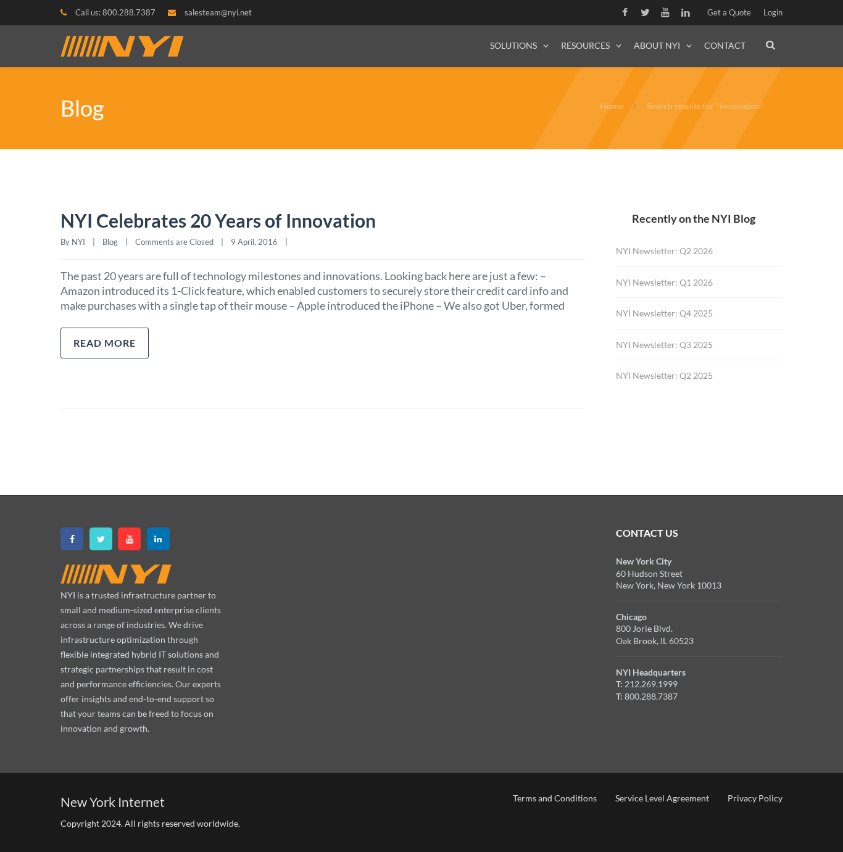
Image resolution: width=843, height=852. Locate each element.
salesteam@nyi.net (218, 12)
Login (773, 12)
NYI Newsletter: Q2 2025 (664, 375)
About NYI (657, 45)
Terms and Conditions (555, 798)
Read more (104, 343)
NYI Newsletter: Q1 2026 (664, 282)
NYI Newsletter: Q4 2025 (664, 313)
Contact (724, 45)
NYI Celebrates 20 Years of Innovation (218, 220)
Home (611, 106)
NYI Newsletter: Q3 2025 (664, 344)
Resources (585, 45)
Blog (110, 242)
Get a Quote (729, 12)
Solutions (513, 45)
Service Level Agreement (662, 798)
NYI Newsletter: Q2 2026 (664, 251)
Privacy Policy (755, 798)
